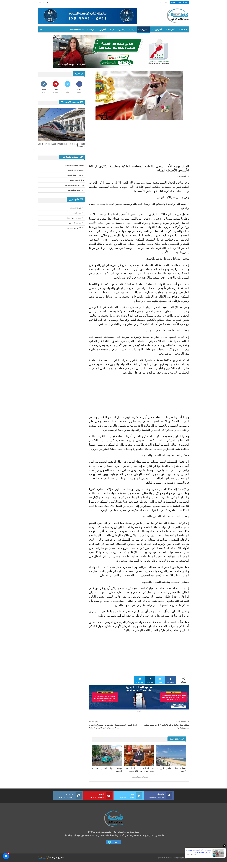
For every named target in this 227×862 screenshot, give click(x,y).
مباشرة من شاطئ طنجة (73, 185)
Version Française (77, 30)
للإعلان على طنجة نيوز (74, 228)
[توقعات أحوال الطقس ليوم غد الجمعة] (107, 755)
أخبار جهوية (158, 30)
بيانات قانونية (77, 213)
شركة (52, 857)
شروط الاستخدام (75, 208)
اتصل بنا (163, 3)
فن (113, 30)
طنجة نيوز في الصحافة (73, 218)
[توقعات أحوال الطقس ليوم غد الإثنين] (171, 755)
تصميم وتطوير (59, 857)
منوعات (92, 30)
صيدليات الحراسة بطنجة (74, 170)
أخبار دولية (102, 30)
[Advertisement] (139, 141)
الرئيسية (182, 30)
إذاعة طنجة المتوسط (74, 190)
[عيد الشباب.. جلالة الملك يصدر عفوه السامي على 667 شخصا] (139, 755)
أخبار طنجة (171, 30)
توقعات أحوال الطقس (74, 175)
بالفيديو (122, 30)
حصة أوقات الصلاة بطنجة (73, 165)
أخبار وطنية (144, 30)
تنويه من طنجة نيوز (75, 223)
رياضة (132, 30)
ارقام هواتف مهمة (76, 180)
